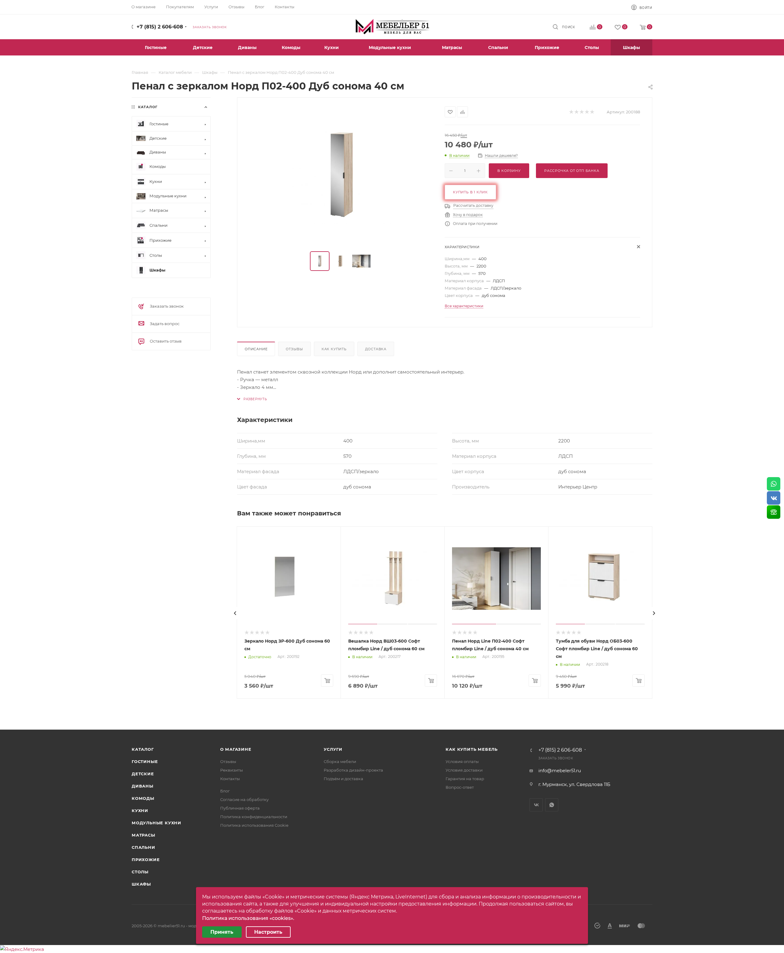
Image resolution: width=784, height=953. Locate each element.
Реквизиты (231, 770)
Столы (140, 871)
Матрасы (143, 835)
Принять (221, 932)
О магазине (235, 749)
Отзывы (294, 349)
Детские (143, 773)
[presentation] (235, 613)
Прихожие (146, 859)
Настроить (268, 932)
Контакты (230, 778)
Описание (256, 349)
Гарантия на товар (465, 778)
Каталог (143, 749)
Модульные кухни (156, 822)
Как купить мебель (472, 749)
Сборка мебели (340, 761)
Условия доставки (464, 770)
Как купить (334, 349)
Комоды (143, 798)
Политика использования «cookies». (248, 918)
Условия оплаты (462, 761)
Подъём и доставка (343, 778)
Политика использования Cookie (254, 825)
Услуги (333, 749)
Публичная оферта (240, 808)
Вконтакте (536, 804)
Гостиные (145, 761)
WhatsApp (551, 804)
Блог (225, 790)
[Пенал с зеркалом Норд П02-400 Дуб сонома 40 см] (341, 175)
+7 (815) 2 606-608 (160, 27)
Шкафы (141, 884)
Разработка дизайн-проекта (353, 770)
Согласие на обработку (244, 799)
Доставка (375, 349)
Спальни (143, 847)
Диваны (142, 786)
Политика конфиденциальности (253, 816)
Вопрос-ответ (460, 787)
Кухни (140, 810)
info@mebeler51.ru (559, 770)
